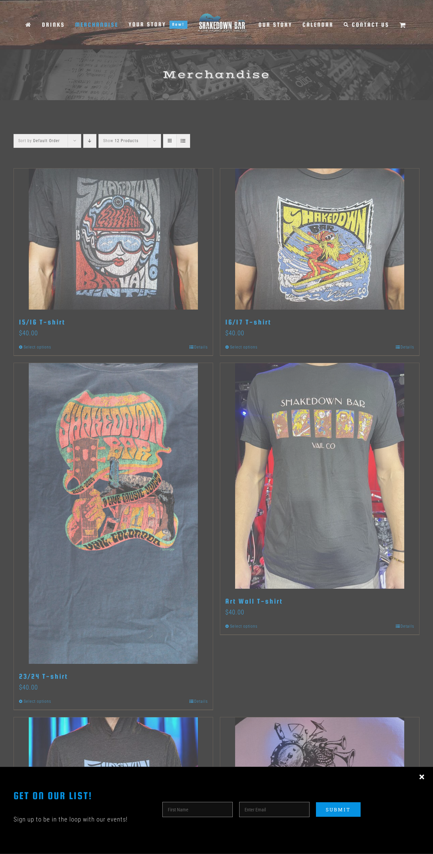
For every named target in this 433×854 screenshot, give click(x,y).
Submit (338, 809)
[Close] (421, 777)
